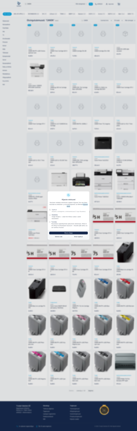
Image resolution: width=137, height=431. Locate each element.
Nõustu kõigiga (68, 233)
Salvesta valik (58, 236)
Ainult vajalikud (78, 236)
